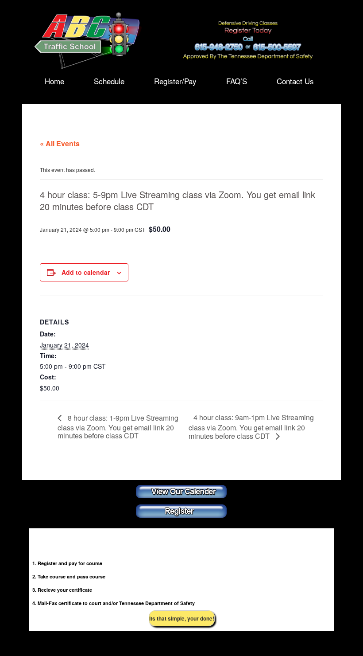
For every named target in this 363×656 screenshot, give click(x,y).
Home (54, 80)
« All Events (60, 143)
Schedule (109, 80)
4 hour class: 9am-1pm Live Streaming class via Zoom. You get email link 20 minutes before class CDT (251, 426)
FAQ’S (236, 80)
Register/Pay (175, 80)
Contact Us (295, 80)
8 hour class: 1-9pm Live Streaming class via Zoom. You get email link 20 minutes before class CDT (118, 427)
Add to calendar (86, 272)
